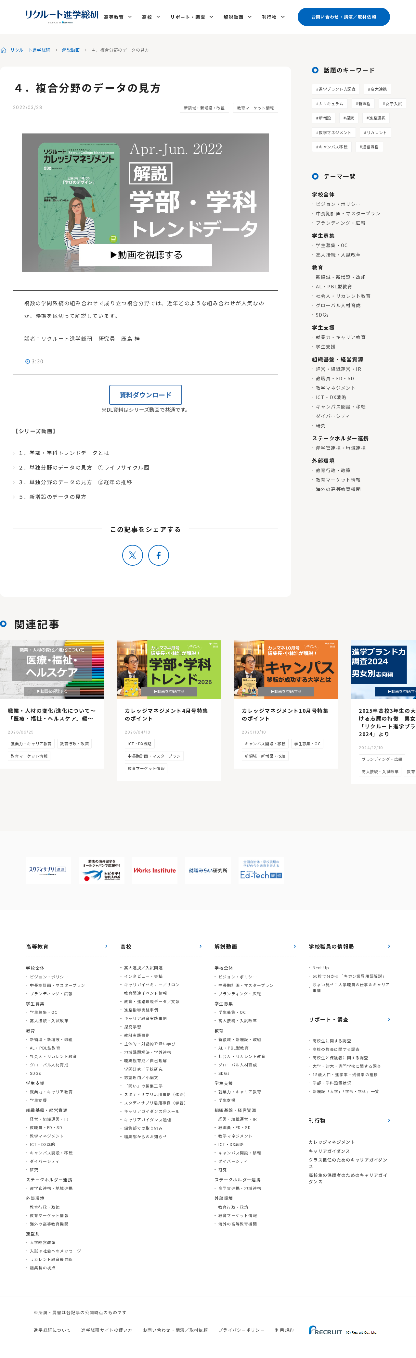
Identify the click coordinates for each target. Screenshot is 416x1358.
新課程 (364, 103)
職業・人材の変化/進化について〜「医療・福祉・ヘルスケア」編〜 (52, 714)
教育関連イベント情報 (145, 993)
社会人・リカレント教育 (343, 296)
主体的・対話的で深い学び (150, 1043)
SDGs (322, 314)
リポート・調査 (187, 17)
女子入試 (393, 103)
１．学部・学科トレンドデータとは (64, 453)
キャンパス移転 (333, 146)
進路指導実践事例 (141, 1009)
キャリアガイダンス (329, 1151)
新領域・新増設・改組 (204, 107)
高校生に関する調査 (332, 1040)
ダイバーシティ (333, 416)
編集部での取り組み (143, 1128)
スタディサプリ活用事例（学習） (156, 1102)
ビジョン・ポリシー (338, 204)
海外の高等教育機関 (338, 489)
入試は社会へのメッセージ (55, 1250)
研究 (321, 425)
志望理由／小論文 (141, 1077)
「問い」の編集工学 (143, 1085)
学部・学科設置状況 (332, 1083)
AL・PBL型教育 (334, 286)
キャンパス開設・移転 (341, 406)
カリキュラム (331, 103)
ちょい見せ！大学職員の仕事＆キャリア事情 (351, 987)
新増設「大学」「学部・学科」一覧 (346, 1091)
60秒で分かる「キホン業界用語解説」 (350, 976)
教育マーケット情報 (255, 107)
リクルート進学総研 (30, 50)
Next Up (321, 967)
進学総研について (52, 1330)
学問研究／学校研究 (143, 1069)
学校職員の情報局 (332, 946)
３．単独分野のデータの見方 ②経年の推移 (75, 482)
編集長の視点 (43, 1267)
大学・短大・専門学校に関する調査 (347, 1066)
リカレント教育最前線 (51, 1259)
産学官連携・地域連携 (341, 448)
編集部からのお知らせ (145, 1136)
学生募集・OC (332, 245)
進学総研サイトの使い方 (106, 1330)
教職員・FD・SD (335, 378)
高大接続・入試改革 (338, 254)
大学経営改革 (43, 1242)
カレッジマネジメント (332, 1142)
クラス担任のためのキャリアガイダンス (348, 1163)
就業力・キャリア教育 (341, 337)
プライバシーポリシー (241, 1330)
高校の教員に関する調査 (336, 1049)
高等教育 (114, 17)
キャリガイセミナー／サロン (152, 984)
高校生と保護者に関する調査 (341, 1057)
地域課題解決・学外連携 (147, 1052)
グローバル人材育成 (338, 305)
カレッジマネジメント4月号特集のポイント (166, 714)
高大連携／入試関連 (143, 967)
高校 (147, 17)
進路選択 (377, 117)
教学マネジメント (335, 132)
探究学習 (132, 1026)
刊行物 (269, 17)
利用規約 (284, 1330)
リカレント (377, 132)
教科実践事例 (137, 1035)
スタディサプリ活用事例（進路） (156, 1094)
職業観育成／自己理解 (145, 1060)
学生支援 (326, 346)
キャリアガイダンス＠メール (152, 1111)
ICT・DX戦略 (331, 397)
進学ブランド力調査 (337, 89)
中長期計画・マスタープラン (348, 213)
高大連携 (378, 89)
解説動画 (234, 17)
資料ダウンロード (146, 394)
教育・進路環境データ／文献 (152, 1001)
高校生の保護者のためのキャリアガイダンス (348, 1178)
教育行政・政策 (333, 470)
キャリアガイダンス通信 (147, 1119)
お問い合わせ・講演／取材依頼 (343, 17)
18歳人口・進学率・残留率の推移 (345, 1074)
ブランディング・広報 (341, 223)
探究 (350, 117)
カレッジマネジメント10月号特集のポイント (285, 714)
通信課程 (370, 146)
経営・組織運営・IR (338, 369)
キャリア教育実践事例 (145, 1018)
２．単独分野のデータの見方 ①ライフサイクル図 (84, 467)
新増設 (325, 117)
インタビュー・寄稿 (143, 976)
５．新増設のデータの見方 (52, 496)
